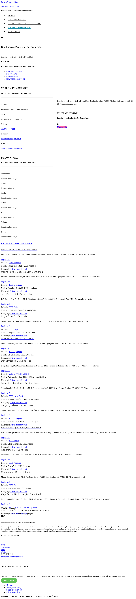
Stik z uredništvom (14, 590)
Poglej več (5, 259)
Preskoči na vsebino (9, 2)
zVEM (3, 552)
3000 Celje (13, 307)
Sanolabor (14, 32)
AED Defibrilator (17, 20)
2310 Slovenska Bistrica (19, 374)
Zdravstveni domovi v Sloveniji (24, 24)
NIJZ (3, 545)
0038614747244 (8, 129)
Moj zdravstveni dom (10, 6)
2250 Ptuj (13, 485)
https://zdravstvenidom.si (11, 148)
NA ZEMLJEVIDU (12, 76)
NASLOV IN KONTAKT (14, 71)
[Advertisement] (96, 152)
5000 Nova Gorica (17, 396)
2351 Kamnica (15, 263)
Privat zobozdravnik (19, 28)
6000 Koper (14, 441)
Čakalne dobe (6, 547)
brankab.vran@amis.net (11, 139)
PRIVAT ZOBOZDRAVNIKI (15, 79)
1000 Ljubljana (15, 285)
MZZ (3, 550)
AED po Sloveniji (14, 587)
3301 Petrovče (15, 463)
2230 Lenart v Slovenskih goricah (23, 507)
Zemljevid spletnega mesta (12, 556)
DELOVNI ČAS (11, 74)
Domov (11, 16)
